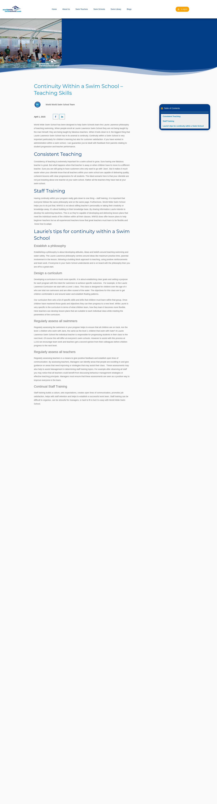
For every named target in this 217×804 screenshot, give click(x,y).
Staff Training (168, 121)
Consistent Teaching (171, 116)
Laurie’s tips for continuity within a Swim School (183, 126)
